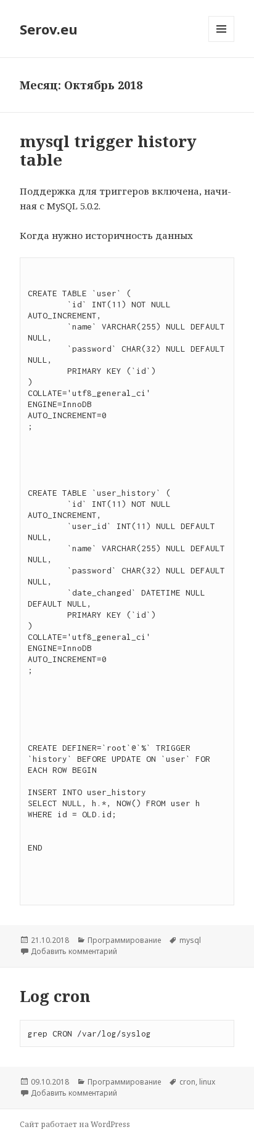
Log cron (55, 996)
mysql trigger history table (108, 150)
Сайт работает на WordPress (75, 1124)
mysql (190, 940)
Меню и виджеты (221, 41)
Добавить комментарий (74, 951)
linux (207, 1082)
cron (187, 1082)
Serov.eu (49, 29)
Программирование (124, 940)
